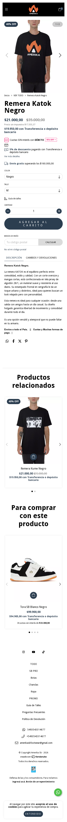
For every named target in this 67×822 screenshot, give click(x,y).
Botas (34, 677)
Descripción (14, 257)
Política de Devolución (33, 719)
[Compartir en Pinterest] (26, 341)
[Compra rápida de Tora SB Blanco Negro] (33, 595)
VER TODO (18, 95)
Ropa (33, 691)
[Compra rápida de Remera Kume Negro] (33, 457)
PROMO (33, 698)
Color (7, 171)
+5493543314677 (36, 736)
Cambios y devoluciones (41, 257)
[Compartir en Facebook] (13, 341)
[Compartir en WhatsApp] (7, 341)
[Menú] (7, 9)
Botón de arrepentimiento (40, 782)
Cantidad (8, 205)
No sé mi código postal (15, 249)
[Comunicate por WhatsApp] (58, 792)
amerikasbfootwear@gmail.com (36, 743)
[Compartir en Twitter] (20, 341)
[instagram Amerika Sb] (23, 652)
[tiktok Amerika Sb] (43, 652)
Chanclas (33, 684)
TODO (33, 664)
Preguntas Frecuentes (33, 712)
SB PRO (33, 671)
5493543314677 (36, 729)
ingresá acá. (18, 782)
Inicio (7, 95)
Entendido (33, 814)
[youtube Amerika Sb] (33, 652)
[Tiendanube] (33, 757)
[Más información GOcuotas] (51, 140)
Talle (6, 184)
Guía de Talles (33, 705)
